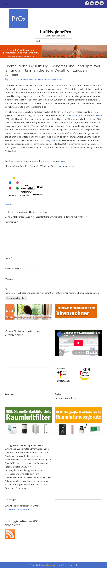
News (9, 204)
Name (8, 258)
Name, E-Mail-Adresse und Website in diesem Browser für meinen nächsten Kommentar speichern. (52, 292)
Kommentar (11, 221)
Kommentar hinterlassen (51, 79)
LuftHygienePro (55, 31)
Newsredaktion (29, 79)
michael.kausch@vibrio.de (17, 509)
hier (62, 160)
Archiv (58, 394)
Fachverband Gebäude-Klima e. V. (86, 115)
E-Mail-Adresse (13, 268)
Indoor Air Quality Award (45, 140)
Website (9, 278)
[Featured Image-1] (53, 51)
